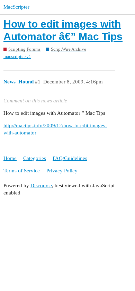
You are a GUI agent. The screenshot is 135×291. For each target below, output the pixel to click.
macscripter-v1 (17, 56)
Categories (34, 158)
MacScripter (16, 7)
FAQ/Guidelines (70, 158)
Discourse (41, 185)
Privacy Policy (62, 170)
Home (10, 158)
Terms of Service (21, 170)
